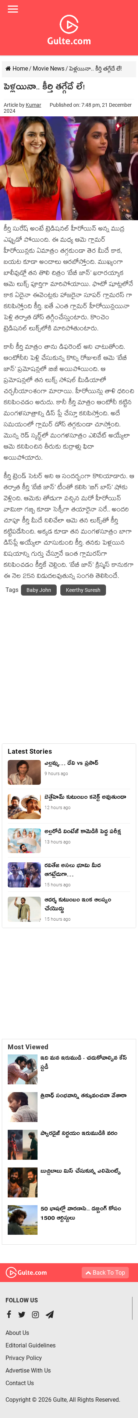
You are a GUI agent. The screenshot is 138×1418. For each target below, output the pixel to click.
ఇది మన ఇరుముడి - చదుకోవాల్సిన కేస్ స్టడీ (83, 1064)
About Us (17, 1332)
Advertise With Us (28, 1370)
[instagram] (35, 1315)
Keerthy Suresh (83, 590)
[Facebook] (9, 1315)
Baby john (38, 590)
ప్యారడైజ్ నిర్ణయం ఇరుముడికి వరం (78, 1134)
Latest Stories (30, 751)
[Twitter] (21, 1315)
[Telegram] (50, 1315)
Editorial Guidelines (31, 1345)
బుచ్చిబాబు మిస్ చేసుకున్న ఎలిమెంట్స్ (80, 1172)
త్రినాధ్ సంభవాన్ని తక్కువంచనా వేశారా (83, 1096)
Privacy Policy (24, 1357)
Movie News (48, 68)
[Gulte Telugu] (69, 28)
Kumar (33, 105)
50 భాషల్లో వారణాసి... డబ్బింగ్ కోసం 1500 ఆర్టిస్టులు (80, 1214)
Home (19, 68)
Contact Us (20, 1383)
